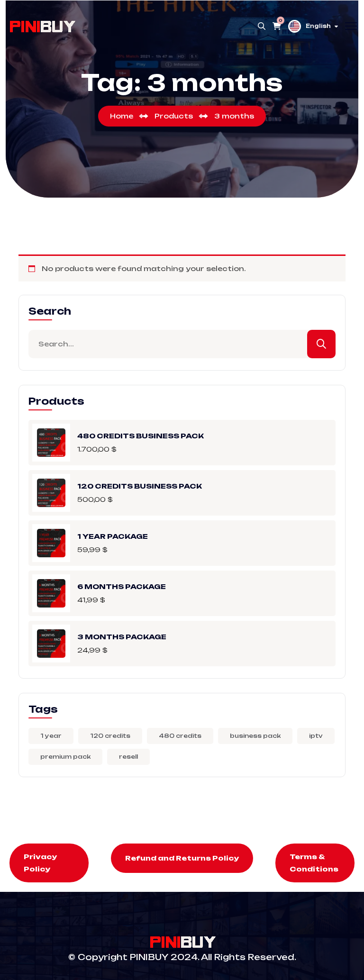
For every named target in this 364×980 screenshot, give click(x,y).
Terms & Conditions (314, 863)
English (318, 26)
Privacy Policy (40, 863)
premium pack (65, 756)
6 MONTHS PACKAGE (121, 586)
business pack (255, 735)
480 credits (180, 735)
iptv (316, 735)
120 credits (110, 735)
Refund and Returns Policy (182, 858)
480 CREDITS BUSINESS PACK (140, 435)
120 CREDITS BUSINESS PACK (139, 485)
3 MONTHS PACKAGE (121, 636)
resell (128, 756)
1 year (51, 735)
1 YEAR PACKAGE (112, 536)
